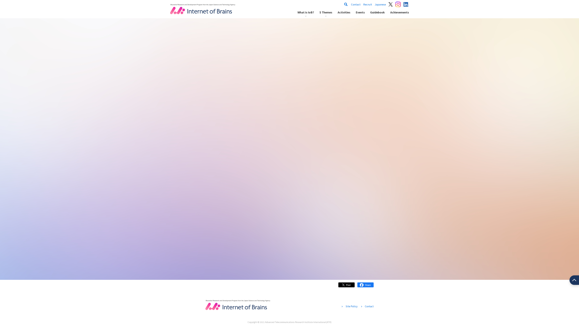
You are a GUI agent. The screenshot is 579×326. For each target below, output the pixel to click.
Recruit (367, 4)
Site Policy (352, 306)
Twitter (346, 286)
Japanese (380, 4)
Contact (356, 4)
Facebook (365, 286)
